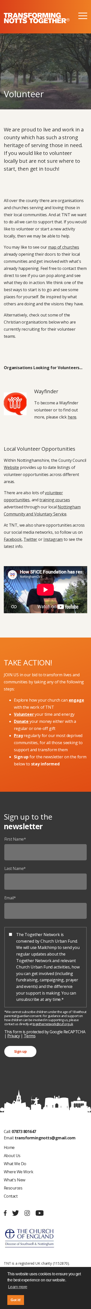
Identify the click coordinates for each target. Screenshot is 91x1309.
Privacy (13, 1036)
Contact (10, 1196)
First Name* (15, 839)
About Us (12, 1155)
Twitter (30, 539)
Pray (18, 735)
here (72, 417)
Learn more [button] (17, 1287)
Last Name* (15, 868)
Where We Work (18, 1172)
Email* (10, 898)
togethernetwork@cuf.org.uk (53, 1024)
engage (76, 700)
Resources (13, 1188)
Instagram (53, 539)
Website (11, 467)
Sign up (20, 1051)
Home (9, 1147)
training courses (54, 500)
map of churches (63, 247)
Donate (21, 721)
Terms (29, 1036)
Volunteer (24, 714)
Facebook (13, 539)
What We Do (15, 1163)
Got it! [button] (15, 1300)
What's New (14, 1180)
